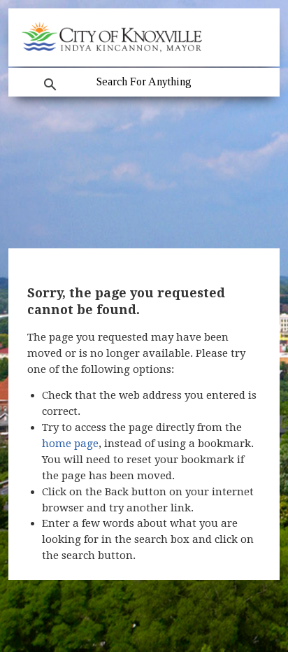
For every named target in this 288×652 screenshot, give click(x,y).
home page (70, 443)
